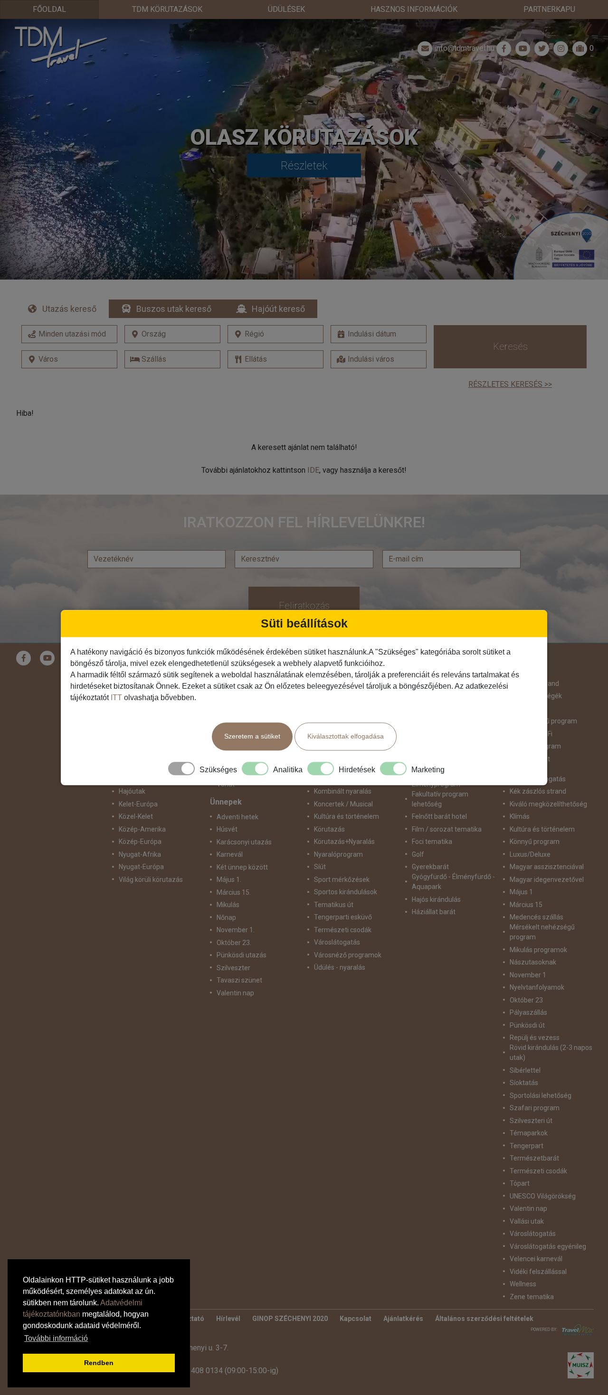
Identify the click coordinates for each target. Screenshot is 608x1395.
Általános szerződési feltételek (484, 1318)
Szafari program (535, 1108)
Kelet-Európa (138, 804)
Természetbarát (534, 1158)
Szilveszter (233, 968)
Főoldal (49, 9)
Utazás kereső (69, 309)
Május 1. (229, 879)
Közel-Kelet (136, 816)
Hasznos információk (413, 9)
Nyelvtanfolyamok (537, 987)
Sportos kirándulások (345, 892)
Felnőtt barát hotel (439, 816)
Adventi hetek (237, 817)
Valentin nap (235, 993)
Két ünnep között (242, 867)
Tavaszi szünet (239, 980)
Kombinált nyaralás (342, 791)
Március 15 (526, 904)
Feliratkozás (304, 605)
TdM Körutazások (167, 9)
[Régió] (275, 334)
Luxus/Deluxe (530, 854)
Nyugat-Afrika (140, 854)
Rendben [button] (99, 1363)
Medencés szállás (536, 917)
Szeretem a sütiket (252, 736)
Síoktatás (524, 1082)
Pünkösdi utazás (241, 955)
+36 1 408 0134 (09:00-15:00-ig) (224, 1370)
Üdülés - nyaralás (339, 967)
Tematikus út (333, 904)
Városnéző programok (347, 955)
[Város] (69, 359)
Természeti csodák (342, 930)
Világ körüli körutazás (151, 879)
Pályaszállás (528, 1012)
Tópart (520, 1183)
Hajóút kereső (278, 309)
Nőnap (226, 917)
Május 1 (521, 892)
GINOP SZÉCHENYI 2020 (290, 1318)
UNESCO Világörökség (543, 1196)
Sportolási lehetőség (540, 1095)
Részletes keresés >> (510, 384)
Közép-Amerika (142, 829)
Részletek (304, 165)
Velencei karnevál (536, 1259)
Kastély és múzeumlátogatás (538, 774)
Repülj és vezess (535, 1037)
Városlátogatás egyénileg (548, 1246)
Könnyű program (535, 841)
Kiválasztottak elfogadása (345, 736)
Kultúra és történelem (346, 816)
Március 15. (234, 892)
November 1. (236, 930)
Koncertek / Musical (343, 804)
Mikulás (228, 904)
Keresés (510, 346)
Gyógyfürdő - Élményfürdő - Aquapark (453, 881)
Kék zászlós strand (538, 791)
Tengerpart (526, 1146)
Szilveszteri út (531, 1120)
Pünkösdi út (527, 1025)
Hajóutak (132, 791)
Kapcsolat (355, 1318)
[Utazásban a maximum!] (575, 1329)
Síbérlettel (525, 1070)
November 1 (528, 975)
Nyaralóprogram (338, 854)
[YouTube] (47, 657)
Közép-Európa (140, 841)
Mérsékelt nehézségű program (542, 932)
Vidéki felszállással (538, 1271)
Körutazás (329, 829)
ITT (116, 697)
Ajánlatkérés (403, 1318)
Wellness (523, 1284)
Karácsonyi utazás (244, 842)
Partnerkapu (549, 9)
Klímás (520, 816)
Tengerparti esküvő (343, 917)
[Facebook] (503, 48)
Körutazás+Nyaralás (344, 841)
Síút (320, 867)
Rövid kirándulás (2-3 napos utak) (551, 1052)
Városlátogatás (337, 942)
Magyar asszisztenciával (547, 867)
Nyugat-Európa (141, 867)
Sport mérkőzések (342, 879)
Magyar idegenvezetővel (547, 879)
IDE (313, 470)
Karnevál (230, 854)
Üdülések (286, 9)
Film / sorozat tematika (447, 829)
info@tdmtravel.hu (464, 48)
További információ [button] (56, 1338)
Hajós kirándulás (436, 899)
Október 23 (526, 1000)
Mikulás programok (538, 950)
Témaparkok (529, 1133)
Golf (418, 854)
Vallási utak (527, 1221)
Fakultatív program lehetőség (440, 799)
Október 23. (234, 942)
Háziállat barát (434, 912)
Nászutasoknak (533, 962)
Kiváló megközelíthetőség (548, 804)
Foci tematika (432, 841)
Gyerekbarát (430, 867)
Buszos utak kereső (173, 309)
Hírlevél (228, 1318)
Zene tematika (532, 1297)
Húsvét (227, 829)
